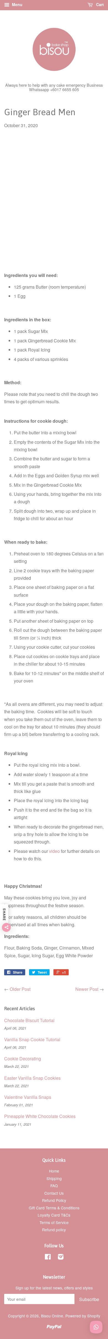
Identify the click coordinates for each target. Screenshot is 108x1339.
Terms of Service (54, 1222)
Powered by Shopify (82, 1316)
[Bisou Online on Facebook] (48, 1257)
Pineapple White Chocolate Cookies (40, 1116)
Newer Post (86, 989)
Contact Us (54, 1193)
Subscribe (89, 1299)
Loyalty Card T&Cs (54, 1215)
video (54, 851)
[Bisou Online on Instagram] (61, 1257)
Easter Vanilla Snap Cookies (32, 1078)
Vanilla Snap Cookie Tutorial (32, 1039)
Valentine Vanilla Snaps (27, 1097)
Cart (99, 4)
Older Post (20, 989)
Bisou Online (52, 1316)
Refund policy (54, 1229)
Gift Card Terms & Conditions (54, 1207)
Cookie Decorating (22, 1058)
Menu (16, 4)
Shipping (54, 1178)
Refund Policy (54, 1200)
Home (54, 1171)
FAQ (54, 1185)
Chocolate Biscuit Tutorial (29, 1020)
